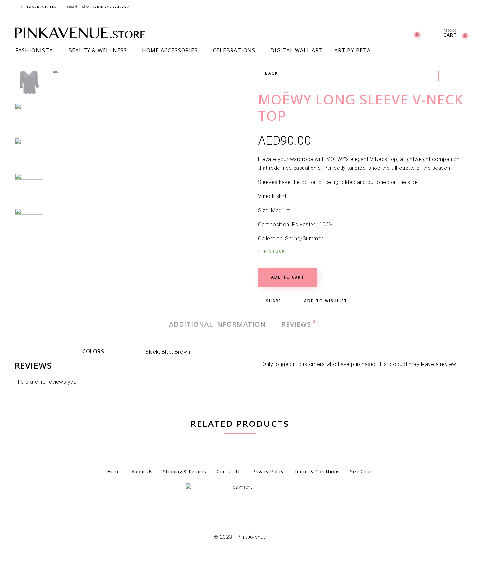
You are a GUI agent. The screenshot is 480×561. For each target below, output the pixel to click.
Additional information (217, 324)
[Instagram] (464, 7)
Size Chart (361, 471)
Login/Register (39, 7)
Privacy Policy (267, 471)
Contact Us (229, 471)
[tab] (217, 324)
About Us (142, 471)
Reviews (296, 324)
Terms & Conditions (317, 471)
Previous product (445, 74)
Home (114, 471)
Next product (458, 74)
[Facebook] (452, 7)
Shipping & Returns (184, 471)
